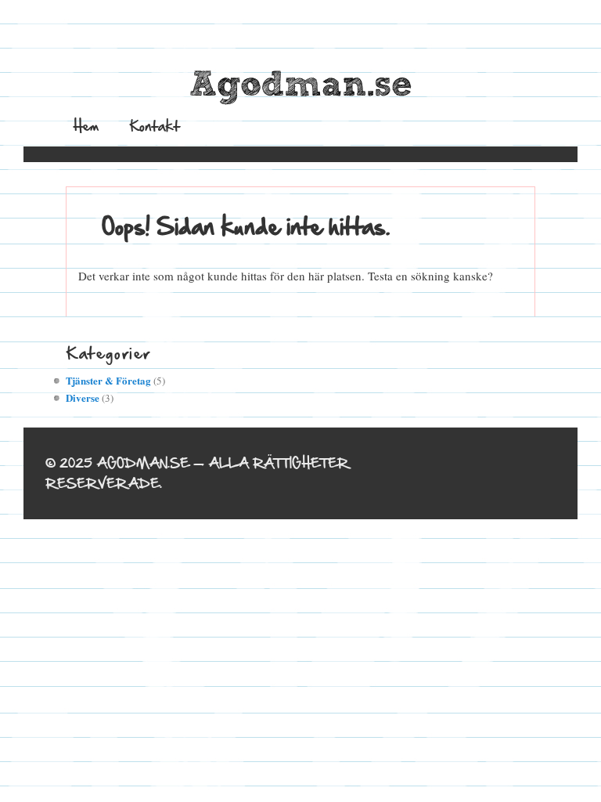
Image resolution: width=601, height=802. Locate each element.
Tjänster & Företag (108, 380)
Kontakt (154, 125)
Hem (86, 125)
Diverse (82, 397)
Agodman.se (300, 85)
